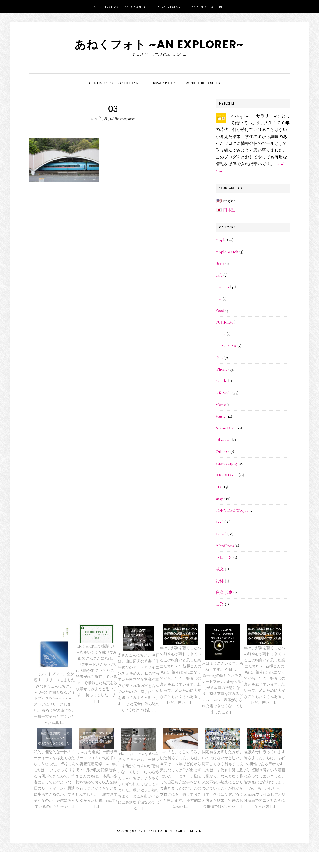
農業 (220, 604)
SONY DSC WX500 (232, 510)
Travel (221, 533)
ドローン (224, 557)
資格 (220, 580)
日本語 (229, 210)
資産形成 (224, 592)
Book (220, 263)
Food (220, 310)
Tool (219, 521)
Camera (222, 286)
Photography (227, 463)
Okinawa (223, 439)
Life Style (223, 392)
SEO (219, 486)
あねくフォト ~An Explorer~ (159, 44)
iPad (219, 357)
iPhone (221, 369)
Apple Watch (227, 251)
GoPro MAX (226, 345)
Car (219, 298)
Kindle (221, 380)
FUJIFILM (224, 322)
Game (221, 333)
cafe (219, 275)
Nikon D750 (226, 427)
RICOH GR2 (227, 474)
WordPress (225, 545)
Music (221, 416)
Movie (221, 404)
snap (219, 498)
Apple (221, 239)
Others (221, 451)
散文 (220, 569)
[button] (230, 79)
